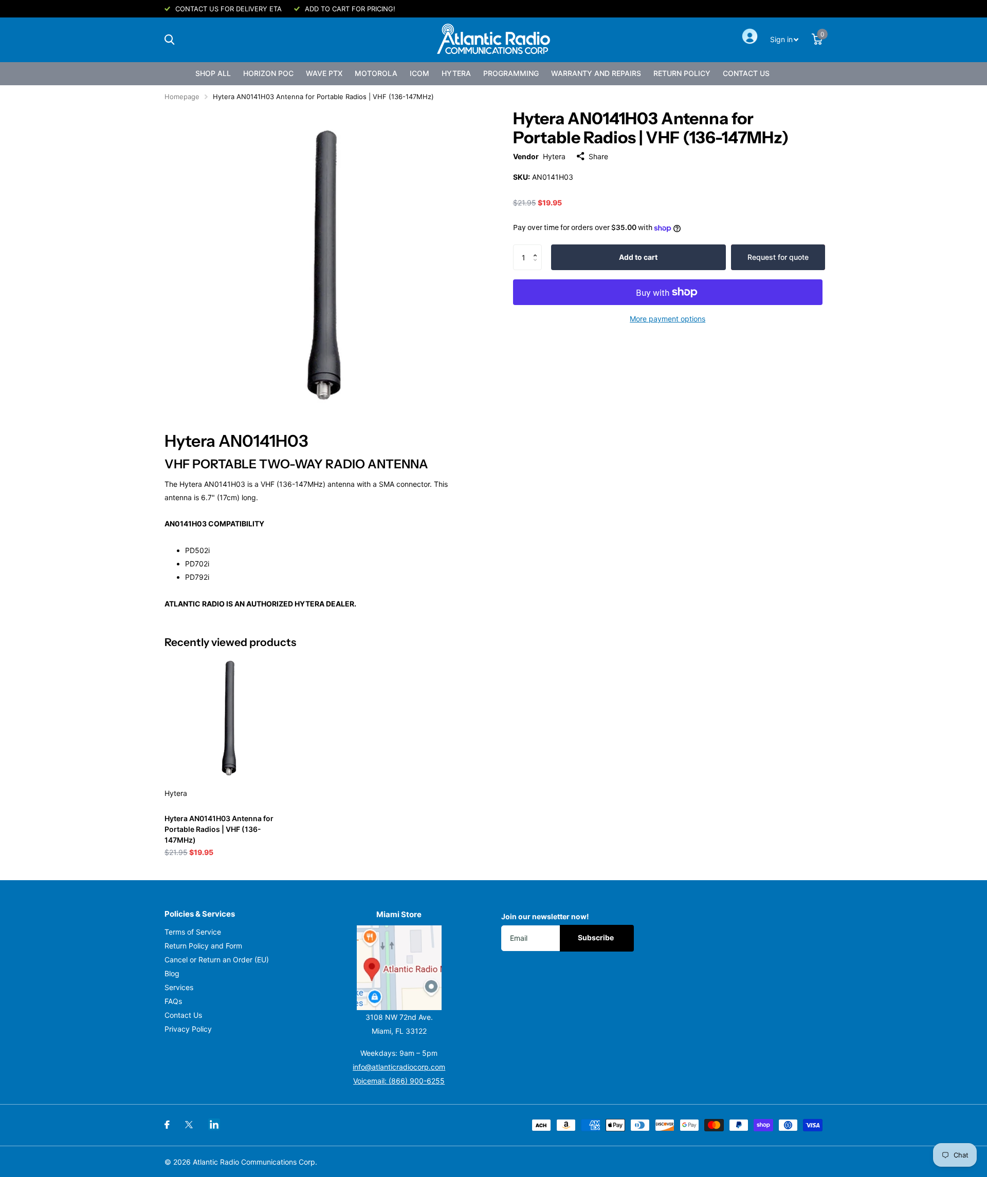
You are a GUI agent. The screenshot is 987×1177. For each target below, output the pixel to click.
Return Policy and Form (203, 945)
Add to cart (638, 257)
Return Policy (681, 73)
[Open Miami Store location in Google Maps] (399, 967)
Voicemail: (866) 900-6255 (399, 1080)
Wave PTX (324, 73)
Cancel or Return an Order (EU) (216, 959)
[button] (538, 248)
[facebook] (167, 1125)
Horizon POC (268, 73)
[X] (189, 1124)
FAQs (173, 1001)
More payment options (667, 318)
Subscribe (596, 937)
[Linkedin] (214, 1124)
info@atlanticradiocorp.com (399, 1066)
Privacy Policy (188, 1028)
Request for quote (778, 257)
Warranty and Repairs (596, 73)
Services (178, 987)
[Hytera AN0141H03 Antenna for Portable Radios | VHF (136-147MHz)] (226, 717)
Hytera (456, 73)
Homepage (181, 96)
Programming (511, 73)
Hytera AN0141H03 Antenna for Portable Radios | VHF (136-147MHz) (218, 829)
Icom (419, 73)
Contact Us (746, 73)
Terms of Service (192, 931)
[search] (169, 39)
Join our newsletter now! (545, 916)
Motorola (376, 73)
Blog (171, 973)
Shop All (213, 73)
